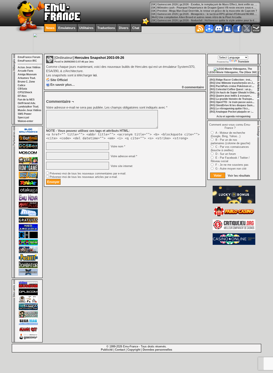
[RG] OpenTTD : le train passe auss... (232, 102)
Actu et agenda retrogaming (233, 116)
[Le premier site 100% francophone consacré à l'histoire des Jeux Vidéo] (28, 177)
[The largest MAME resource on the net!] (28, 214)
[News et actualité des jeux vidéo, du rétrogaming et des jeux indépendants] (28, 170)
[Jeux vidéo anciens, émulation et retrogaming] (28, 200)
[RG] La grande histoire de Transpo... (232, 98)
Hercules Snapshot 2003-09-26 (89, 58)
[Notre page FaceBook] (237, 28)
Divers (123, 28)
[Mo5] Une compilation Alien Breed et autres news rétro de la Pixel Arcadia (196, 17)
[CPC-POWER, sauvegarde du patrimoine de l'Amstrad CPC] (28, 244)
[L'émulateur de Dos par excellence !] (28, 148)
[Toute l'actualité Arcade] (28, 229)
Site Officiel (59, 80)
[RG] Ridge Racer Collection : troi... (231, 79)
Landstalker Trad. (28, 106)
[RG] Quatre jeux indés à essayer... (231, 95)
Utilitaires (86, 28)
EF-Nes (22, 95)
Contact (120, 349)
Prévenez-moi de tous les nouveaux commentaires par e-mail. (88, 173)
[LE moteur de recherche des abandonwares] (28, 222)
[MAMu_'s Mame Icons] (28, 301)
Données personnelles (157, 349)
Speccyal (23, 117)
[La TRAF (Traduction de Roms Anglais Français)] (28, 252)
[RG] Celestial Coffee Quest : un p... (231, 89)
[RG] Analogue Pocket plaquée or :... (231, 111)
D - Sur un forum (225, 153)
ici (95, 75)
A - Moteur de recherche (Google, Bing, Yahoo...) (228, 134)
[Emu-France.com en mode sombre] (146, 24)
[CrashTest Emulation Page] (28, 316)
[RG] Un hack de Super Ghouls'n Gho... (233, 92)
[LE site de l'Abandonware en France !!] (28, 162)
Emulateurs (66, 28)
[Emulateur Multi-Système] (28, 267)
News (50, 28)
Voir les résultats (239, 175)
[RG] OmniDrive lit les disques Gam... (232, 105)
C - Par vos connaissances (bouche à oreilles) (230, 148)
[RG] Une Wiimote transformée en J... (232, 82)
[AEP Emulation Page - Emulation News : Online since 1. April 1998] (28, 309)
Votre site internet (121, 166)
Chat (135, 28)
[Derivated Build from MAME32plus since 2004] (28, 207)
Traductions (106, 28)
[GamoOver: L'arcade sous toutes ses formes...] (28, 339)
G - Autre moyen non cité (230, 168)
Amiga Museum (27, 74)
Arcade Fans (25, 70)
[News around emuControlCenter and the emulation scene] (28, 274)
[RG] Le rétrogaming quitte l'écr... (230, 108)
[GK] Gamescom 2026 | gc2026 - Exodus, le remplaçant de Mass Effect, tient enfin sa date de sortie (211, 4)
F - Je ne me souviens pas (231, 164)
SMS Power (25, 113)
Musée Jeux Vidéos (29, 110)
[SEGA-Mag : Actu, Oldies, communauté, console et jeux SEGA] (28, 324)
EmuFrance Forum (29, 57)
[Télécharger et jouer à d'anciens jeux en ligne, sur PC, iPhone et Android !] (28, 140)
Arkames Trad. (27, 78)
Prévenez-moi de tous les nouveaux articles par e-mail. (84, 177)
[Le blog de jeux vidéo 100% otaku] (28, 192)
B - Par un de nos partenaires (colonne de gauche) (230, 141)
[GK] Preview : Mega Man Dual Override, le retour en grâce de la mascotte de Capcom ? (204, 10)
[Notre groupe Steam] (256, 28)
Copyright (133, 349)
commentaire (193, 87)
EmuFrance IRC (27, 60)
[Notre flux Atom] (209, 28)
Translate (243, 61)
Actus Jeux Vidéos (29, 67)
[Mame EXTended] (28, 331)
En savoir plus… (62, 84)
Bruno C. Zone (26, 81)
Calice (21, 85)
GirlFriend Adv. (27, 103)
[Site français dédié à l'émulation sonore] (28, 294)
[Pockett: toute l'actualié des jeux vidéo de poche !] (28, 259)
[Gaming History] (28, 237)
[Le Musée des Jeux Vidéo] (28, 286)
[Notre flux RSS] (200, 28)
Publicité (107, 349)
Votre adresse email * (123, 156)
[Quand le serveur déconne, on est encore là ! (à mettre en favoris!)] (28, 133)
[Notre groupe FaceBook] (228, 28)
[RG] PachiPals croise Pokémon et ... (232, 86)
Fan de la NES (26, 99)
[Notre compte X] (247, 28)
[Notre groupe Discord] (218, 28)
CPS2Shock (25, 92)
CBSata (22, 88)
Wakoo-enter (25, 121)
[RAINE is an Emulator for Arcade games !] (28, 185)
